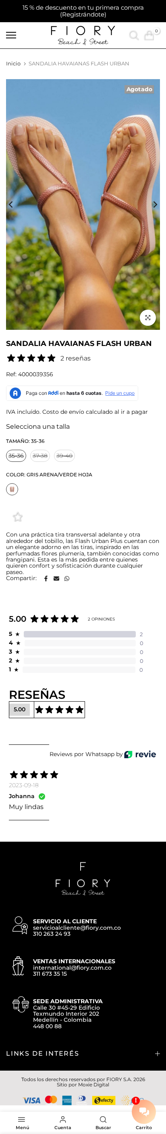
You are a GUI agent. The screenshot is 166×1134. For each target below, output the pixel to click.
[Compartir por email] (56, 578)
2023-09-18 (24, 785)
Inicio (13, 63)
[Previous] (16, 204)
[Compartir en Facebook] (46, 578)
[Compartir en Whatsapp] (67, 578)
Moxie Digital (93, 1085)
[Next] (150, 204)
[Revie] (140, 754)
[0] (149, 35)
